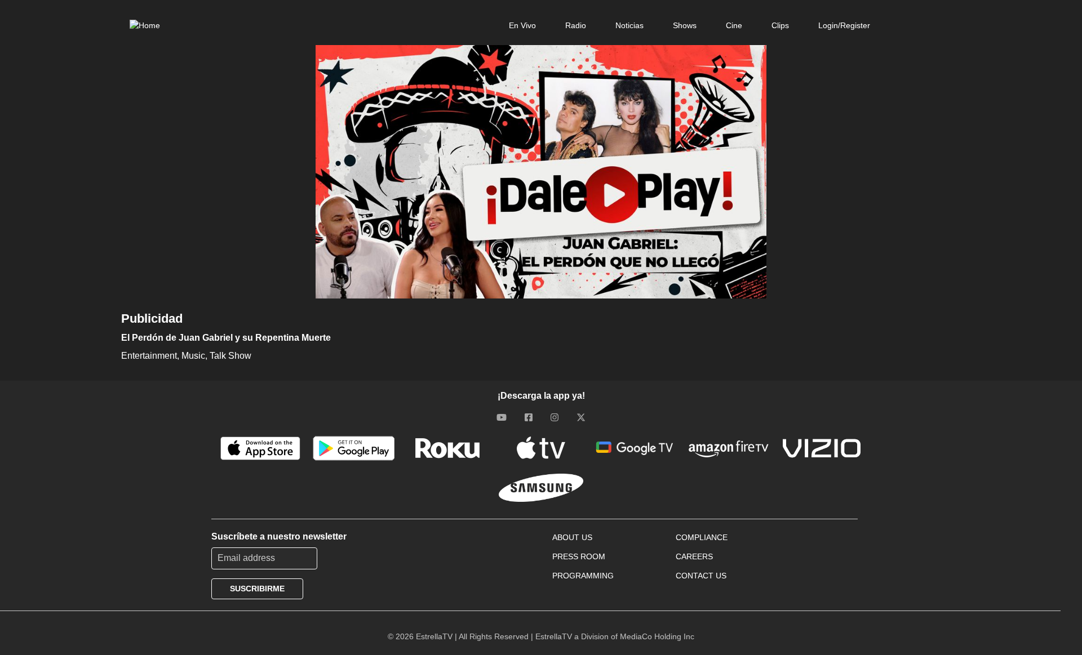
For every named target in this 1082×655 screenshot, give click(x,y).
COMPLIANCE (702, 537)
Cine (734, 25)
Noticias (629, 25)
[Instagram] (554, 417)
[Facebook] (529, 417)
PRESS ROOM (578, 556)
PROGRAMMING (583, 575)
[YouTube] (501, 417)
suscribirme (257, 588)
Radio (575, 25)
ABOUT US (572, 537)
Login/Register (844, 25)
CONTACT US (701, 575)
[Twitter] (581, 417)
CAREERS (694, 556)
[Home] (145, 25)
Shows (685, 25)
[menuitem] (522, 25)
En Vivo (522, 25)
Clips (780, 25)
